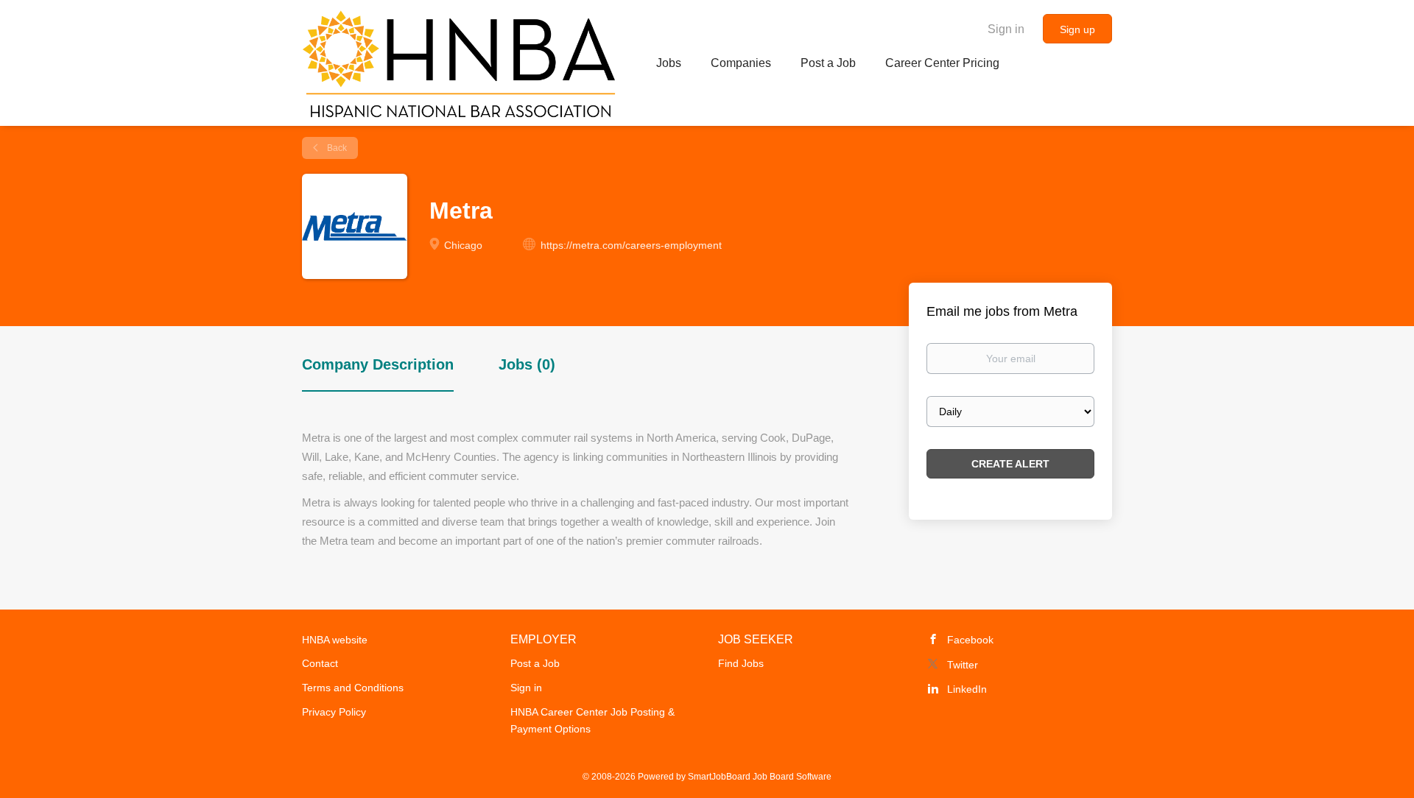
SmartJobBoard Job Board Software (759, 776)
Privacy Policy (334, 712)
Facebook (970, 640)
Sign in (1006, 29)
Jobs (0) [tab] (527, 364)
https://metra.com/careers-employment (631, 245)
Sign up (1077, 29)
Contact (320, 663)
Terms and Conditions (353, 687)
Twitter (962, 665)
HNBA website (334, 640)
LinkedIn (967, 689)
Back (336, 148)
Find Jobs (741, 663)
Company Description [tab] (378, 364)
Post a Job (535, 663)
